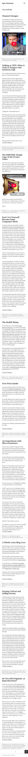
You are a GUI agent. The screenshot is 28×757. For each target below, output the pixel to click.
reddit (21, 378)
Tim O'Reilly (19, 748)
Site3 (19, 148)
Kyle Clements (7, 3)
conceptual (4, 148)
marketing (4, 60)
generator (9, 378)
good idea (13, 378)
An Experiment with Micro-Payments (11, 442)
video (12, 60)
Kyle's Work (19, 147)
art (23, 147)
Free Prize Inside (10, 383)
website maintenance (17, 59)
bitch (21, 314)
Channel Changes (10, 16)
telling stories (9, 673)
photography (4, 748)
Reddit (3, 355)
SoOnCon (22, 148)
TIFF (9, 149)
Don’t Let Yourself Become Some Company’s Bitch (10, 219)
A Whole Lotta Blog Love (13, 542)
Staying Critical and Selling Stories (11, 592)
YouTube (15, 60)
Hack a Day (16, 568)
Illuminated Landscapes (9, 434)
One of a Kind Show (21, 672)
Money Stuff (15, 314)
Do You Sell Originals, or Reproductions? (13, 679)
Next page (26, 751)
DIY (7, 148)
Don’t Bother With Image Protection (15, 686)
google (14, 315)
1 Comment (20, 537)
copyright (23, 745)
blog (20, 583)
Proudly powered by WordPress (8, 755)
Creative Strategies (14, 377)
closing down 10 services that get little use (13, 227)
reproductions (13, 748)
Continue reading (7, 142)
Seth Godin (4, 673)
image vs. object (16, 747)
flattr (10, 537)
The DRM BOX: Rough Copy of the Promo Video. (12, 157)
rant (3, 317)
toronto (11, 149)
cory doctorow (5, 747)
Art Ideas (14, 147)
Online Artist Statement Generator (11, 334)
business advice (5, 315)
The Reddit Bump (10, 322)
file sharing (10, 747)
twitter (5, 317)
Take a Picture (22, 560)
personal (8, 60)
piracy (8, 212)
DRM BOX (11, 148)
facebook (11, 315)
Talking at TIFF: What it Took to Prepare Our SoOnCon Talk (13, 67)
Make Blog (8, 568)
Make (11, 585)
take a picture (5, 149)
